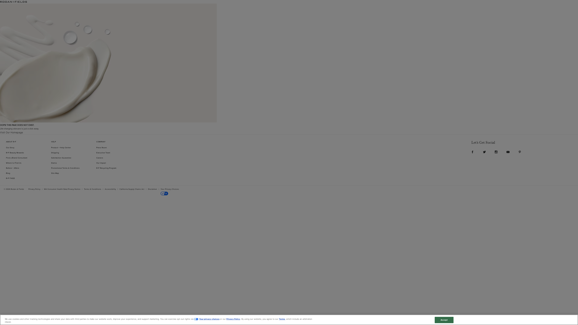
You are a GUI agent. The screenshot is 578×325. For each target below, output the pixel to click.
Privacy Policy (233, 319)
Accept (444, 320)
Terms (282, 319)
